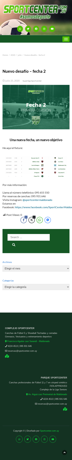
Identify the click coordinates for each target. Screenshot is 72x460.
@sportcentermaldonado (37, 199)
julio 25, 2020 (12, 80)
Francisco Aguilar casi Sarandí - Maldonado (28, 341)
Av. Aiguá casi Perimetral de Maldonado (47, 394)
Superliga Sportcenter (32, 81)
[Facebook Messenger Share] (48, 220)
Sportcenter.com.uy (49, 431)
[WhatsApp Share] (40, 220)
